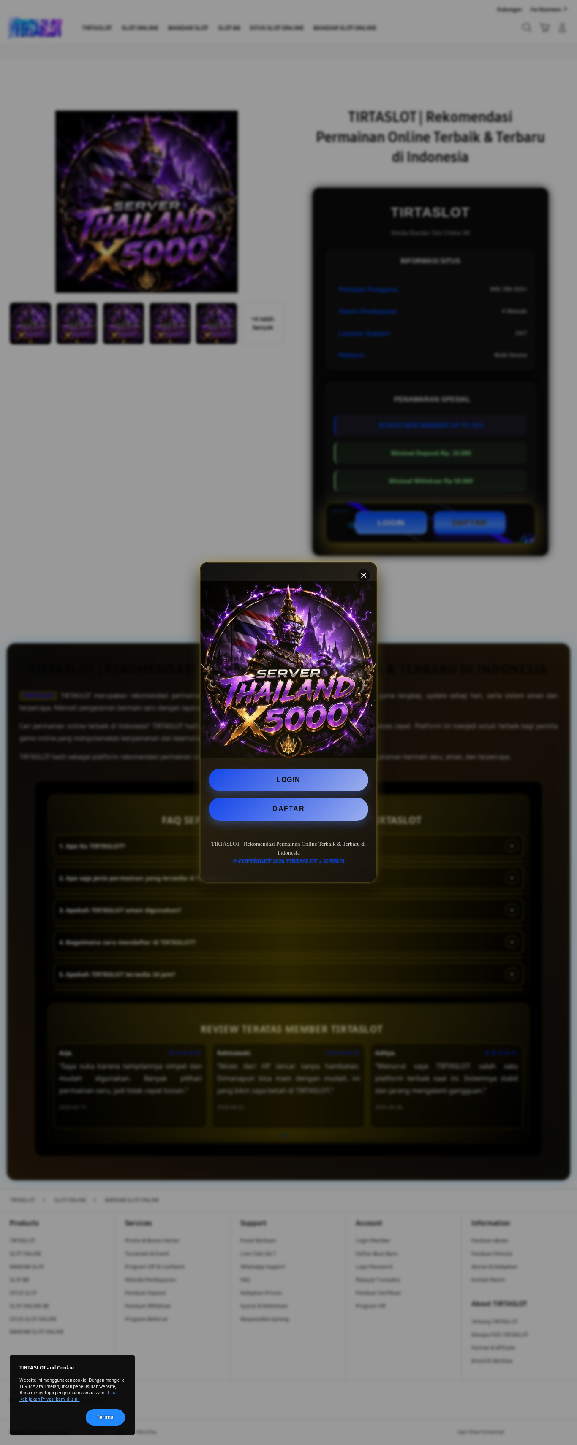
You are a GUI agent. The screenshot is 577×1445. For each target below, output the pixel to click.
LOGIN (288, 779)
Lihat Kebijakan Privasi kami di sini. (68, 1396)
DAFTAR (288, 808)
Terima (105, 1417)
